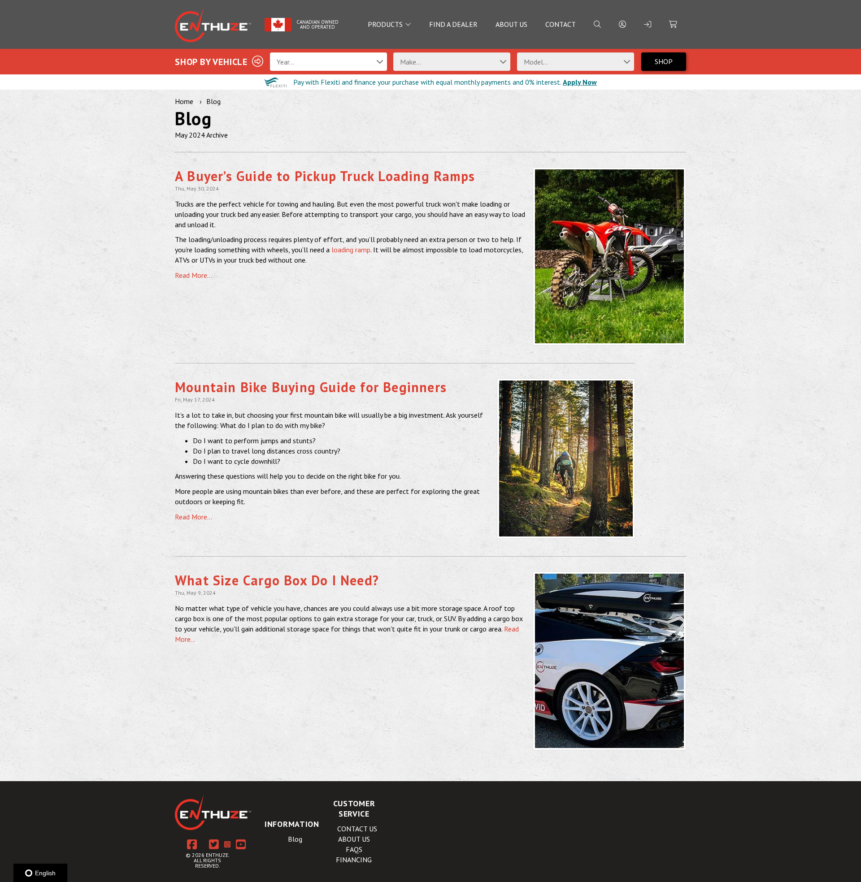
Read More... (193, 275)
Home (184, 101)
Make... (410, 61)
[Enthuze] (213, 24)
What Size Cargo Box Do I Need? (277, 580)
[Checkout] (673, 24)
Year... (285, 61)
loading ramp (350, 249)
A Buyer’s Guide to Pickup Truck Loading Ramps (325, 176)
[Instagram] (227, 844)
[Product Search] (597, 24)
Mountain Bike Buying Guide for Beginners (311, 387)
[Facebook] (192, 845)
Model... (536, 61)
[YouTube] (241, 845)
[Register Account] (622, 24)
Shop (664, 61)
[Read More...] (609, 256)
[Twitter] (214, 845)
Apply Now (580, 82)
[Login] (647, 24)
